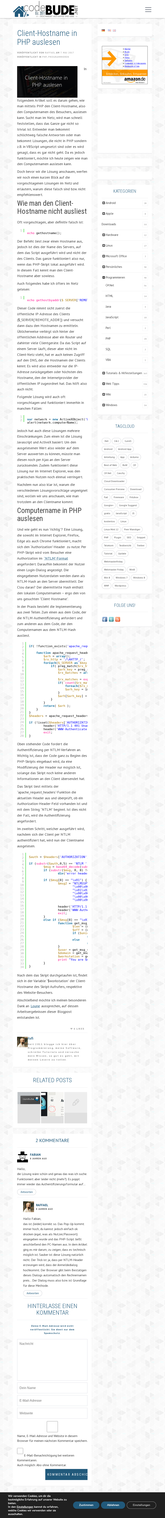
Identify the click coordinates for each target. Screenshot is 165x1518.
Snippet (141, 537)
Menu (147, 10)
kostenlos (109, 521)
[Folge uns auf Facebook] (105, 619)
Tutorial (108, 553)
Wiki (108, 394)
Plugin (117, 537)
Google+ (108, 505)
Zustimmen (86, 1505)
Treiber (140, 545)
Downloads (109, 224)
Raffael (50, 52)
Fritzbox (134, 497)
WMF (106, 585)
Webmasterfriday (113, 561)
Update (122, 553)
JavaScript (112, 317)
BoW (125, 465)
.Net (106, 440)
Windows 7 (122, 577)
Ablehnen (113, 1505)
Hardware (112, 235)
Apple (109, 213)
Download (135, 489)
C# (134, 465)
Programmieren (58, 56)
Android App (124, 448)
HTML (109, 296)
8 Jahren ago (38, 1158)
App (122, 457)
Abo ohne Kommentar (51, 1465)
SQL (108, 349)
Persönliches (114, 267)
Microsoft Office (116, 256)
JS (133, 513)
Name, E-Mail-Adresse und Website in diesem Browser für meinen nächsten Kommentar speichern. (52, 1438)
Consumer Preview (114, 489)
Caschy (121, 473)
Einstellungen (25, 1507)
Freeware (119, 497)
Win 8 (107, 577)
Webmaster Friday (114, 569)
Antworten (27, 1192)
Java (108, 306)
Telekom (108, 545)
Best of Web (110, 465)
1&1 (116, 440)
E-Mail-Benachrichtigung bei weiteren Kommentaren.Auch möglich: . (45, 1460)
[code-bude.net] (45, 9)
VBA (108, 360)
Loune (35, 1006)
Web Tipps (112, 384)
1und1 (128, 440)
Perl (108, 328)
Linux (109, 245)
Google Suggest (128, 505)
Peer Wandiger (132, 529)
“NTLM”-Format (56, 558)
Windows (111, 405)
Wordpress (120, 585)
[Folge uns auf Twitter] (111, 619)
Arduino (134, 457)
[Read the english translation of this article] (125, 30)
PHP (44, 56)
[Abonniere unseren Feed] (117, 619)
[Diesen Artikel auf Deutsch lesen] (103, 30)
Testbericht (125, 545)
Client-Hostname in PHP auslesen (47, 38)
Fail (106, 497)
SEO (129, 537)
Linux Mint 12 (111, 529)
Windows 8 (139, 577)
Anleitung (109, 457)
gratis (107, 513)
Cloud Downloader (114, 481)
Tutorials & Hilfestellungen (124, 373)
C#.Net (110, 285)
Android (111, 203)
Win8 (132, 569)
